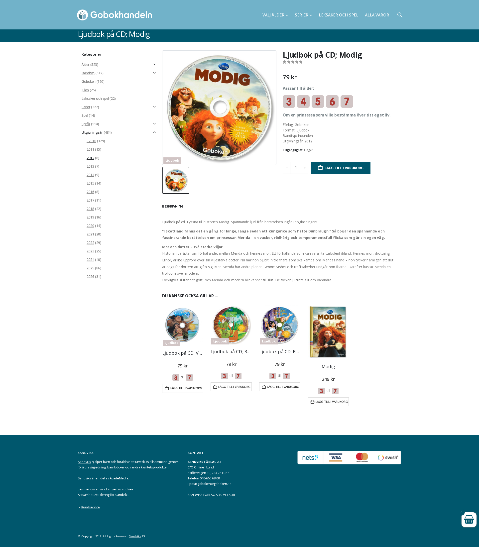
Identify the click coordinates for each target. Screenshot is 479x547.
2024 (90, 259)
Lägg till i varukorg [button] (186, 388)
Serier (301, 15)
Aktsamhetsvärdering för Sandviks (103, 495)
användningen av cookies (114, 489)
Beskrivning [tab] (173, 206)
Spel (85, 115)
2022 (90, 242)
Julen (85, 90)
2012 (90, 157)
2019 (90, 217)
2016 (90, 191)
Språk (86, 123)
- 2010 (91, 140)
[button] (400, 15)
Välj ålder (273, 15)
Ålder (85, 64)
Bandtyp (88, 73)
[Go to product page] (328, 332)
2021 (90, 234)
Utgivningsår (92, 132)
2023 (90, 251)
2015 (90, 183)
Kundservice (90, 507)
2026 (90, 276)
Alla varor (377, 15)
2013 (90, 166)
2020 (90, 225)
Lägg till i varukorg (344, 167)
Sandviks (84, 462)
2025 (90, 268)
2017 (90, 200)
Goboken (89, 81)
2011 (90, 149)
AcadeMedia (119, 478)
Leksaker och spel (338, 15)
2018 (90, 208)
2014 (90, 174)
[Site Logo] (116, 15)
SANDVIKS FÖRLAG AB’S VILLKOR (211, 495)
